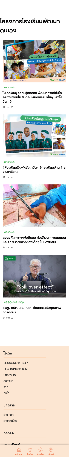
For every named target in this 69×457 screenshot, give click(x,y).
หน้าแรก (19, 453)
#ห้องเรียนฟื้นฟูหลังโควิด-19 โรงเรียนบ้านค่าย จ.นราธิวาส (34, 169)
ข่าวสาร (40, 453)
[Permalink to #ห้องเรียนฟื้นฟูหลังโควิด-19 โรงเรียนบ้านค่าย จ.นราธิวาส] (34, 135)
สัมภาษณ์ (9, 380)
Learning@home (16, 368)
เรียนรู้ (51, 453)
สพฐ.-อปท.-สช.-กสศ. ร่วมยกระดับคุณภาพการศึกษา (32, 309)
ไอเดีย (30, 453)
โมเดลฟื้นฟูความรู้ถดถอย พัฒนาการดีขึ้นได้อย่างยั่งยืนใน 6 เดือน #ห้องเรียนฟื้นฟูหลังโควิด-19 (32, 96)
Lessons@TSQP (14, 302)
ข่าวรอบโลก (10, 420)
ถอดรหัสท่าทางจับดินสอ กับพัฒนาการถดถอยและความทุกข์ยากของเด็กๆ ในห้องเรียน (34, 239)
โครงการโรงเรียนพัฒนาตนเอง (30, 25)
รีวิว (6, 386)
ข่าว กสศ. (9, 414)
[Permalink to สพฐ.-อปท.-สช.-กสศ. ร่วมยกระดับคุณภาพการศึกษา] (34, 275)
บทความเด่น (9, 87)
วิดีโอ (6, 392)
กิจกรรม (9, 433)
